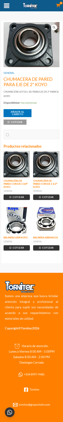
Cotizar (16, 122)
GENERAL (9, 73)
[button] (54, 27)
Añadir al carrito (17, 113)
